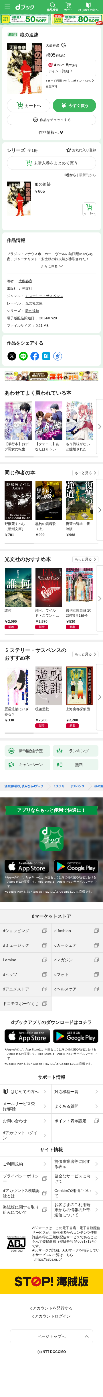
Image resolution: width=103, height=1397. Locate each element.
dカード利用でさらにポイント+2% (68, 80)
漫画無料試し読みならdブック (24, 786)
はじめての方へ (25, 1091)
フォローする (63, 45)
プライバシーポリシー (21, 1178)
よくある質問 (66, 1106)
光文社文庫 (34, 303)
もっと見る (83, 473)
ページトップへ (51, 1336)
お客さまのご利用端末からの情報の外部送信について (72, 1209)
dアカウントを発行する (51, 1308)
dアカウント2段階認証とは (21, 1193)
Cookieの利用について (72, 1193)
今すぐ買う (79, 105)
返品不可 (51, 86)
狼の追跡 (43, 184)
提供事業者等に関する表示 (72, 1164)
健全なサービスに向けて (72, 1178)
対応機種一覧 (66, 1091)
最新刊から (87, 175)
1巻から (70, 175)
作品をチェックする (55, 120)
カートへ (33, 105)
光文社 (27, 288)
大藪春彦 (53, 45)
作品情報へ (49, 132)
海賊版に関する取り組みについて (21, 1210)
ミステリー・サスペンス (44, 296)
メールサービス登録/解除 (19, 1106)
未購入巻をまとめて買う (56, 163)
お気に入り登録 (84, 150)
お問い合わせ (15, 1121)
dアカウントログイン (20, 1135)
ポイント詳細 (58, 71)
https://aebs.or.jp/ (48, 1259)
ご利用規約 (13, 1164)
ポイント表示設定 (70, 1121)
